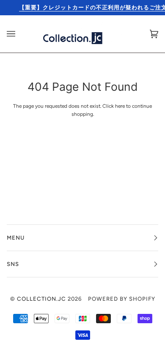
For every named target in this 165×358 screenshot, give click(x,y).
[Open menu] (19, 34)
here (120, 106)
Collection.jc (41, 298)
